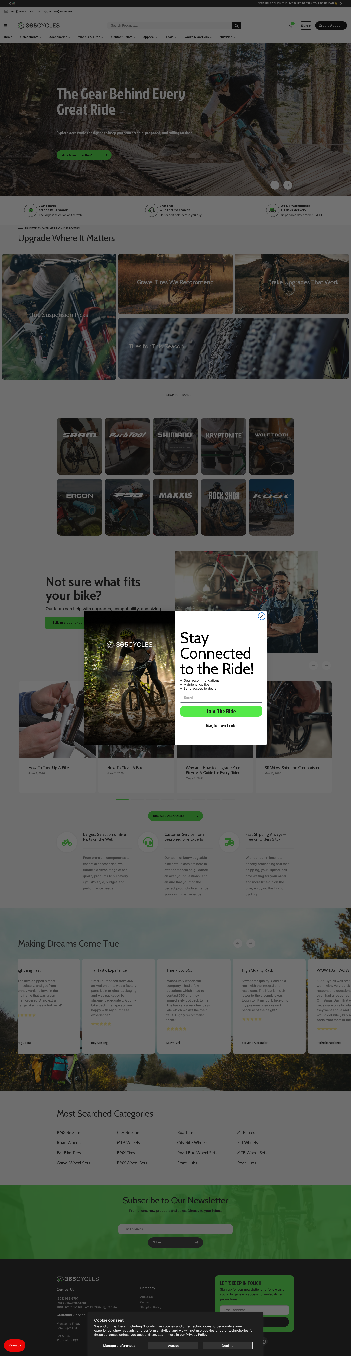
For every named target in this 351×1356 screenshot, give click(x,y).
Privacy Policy (196, 1335)
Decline (227, 1346)
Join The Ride (221, 711)
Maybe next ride (221, 725)
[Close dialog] (261, 616)
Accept (173, 1346)
